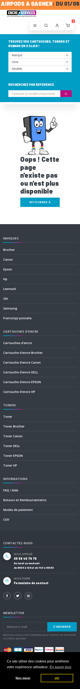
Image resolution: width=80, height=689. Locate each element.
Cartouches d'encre (17, 343)
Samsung (10, 308)
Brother (9, 250)
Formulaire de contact (31, 583)
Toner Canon (13, 436)
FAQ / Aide (10, 490)
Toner (7, 417)
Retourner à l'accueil (40, 203)
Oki (5, 299)
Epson (7, 269)
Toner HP (10, 465)
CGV (6, 519)
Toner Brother (14, 426)
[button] (46, 25)
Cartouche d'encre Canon (22, 362)
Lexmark (9, 289)
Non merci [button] (23, 678)
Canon (8, 259)
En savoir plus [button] (60, 667)
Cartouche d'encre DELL (20, 372)
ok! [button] (57, 678)
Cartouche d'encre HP (19, 392)
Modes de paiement (18, 510)
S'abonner (62, 627)
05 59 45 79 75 (25, 558)
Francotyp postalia (17, 318)
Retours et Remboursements (24, 500)
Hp (5, 279)
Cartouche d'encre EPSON (22, 382)
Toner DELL (11, 446)
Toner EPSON (13, 456)
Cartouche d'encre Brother (23, 353)
